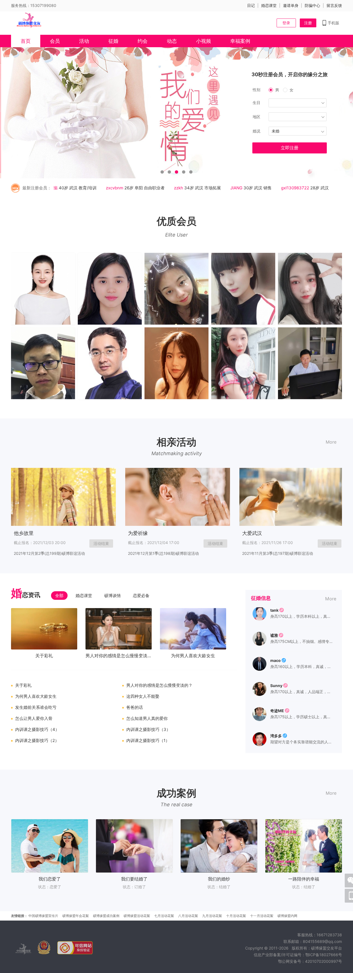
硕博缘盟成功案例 (106, 916)
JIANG (224, 187)
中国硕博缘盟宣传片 (43, 916)
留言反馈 (334, 5)
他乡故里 (24, 533)
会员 (55, 41)
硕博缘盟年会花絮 (75, 916)
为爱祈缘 (138, 533)
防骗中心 (312, 5)
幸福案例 (240, 41)
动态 (172, 41)
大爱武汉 (252, 533)
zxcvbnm (102, 187)
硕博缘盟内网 (287, 916)
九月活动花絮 (212, 916)
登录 (286, 22)
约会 (143, 41)
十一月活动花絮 (261, 916)
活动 (84, 41)
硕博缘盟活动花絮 (137, 916)
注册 (308, 22)
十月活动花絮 (236, 916)
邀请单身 (290, 5)
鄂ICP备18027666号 (323, 954)
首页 (26, 41)
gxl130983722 (283, 187)
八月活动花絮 (188, 916)
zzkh (166, 187)
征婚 (113, 41)
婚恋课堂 (269, 5)
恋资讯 (25, 594)
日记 (251, 5)
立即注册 (289, 147)
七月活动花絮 (164, 916)
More (331, 442)
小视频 (203, 41)
